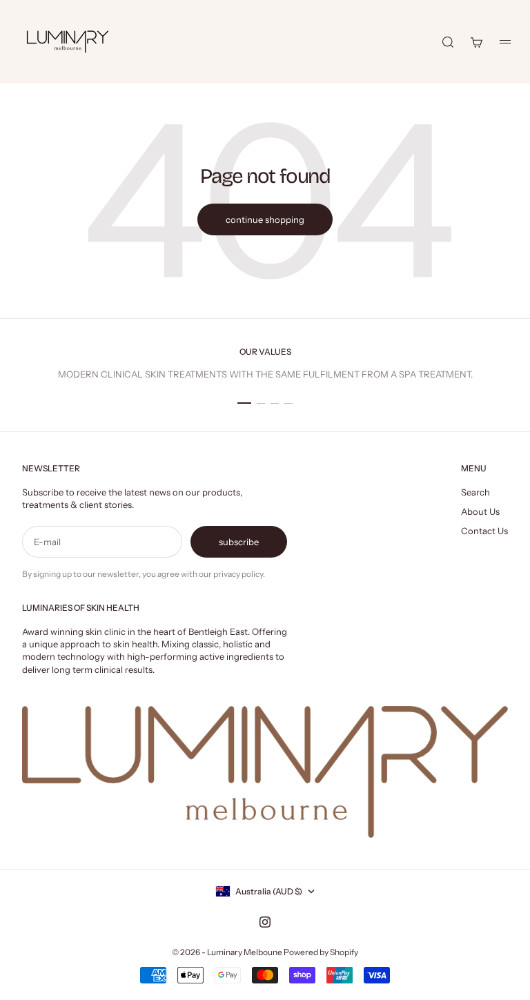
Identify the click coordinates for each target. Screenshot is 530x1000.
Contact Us (484, 530)
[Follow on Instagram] (265, 922)
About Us (480, 511)
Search (475, 492)
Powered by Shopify (321, 952)
